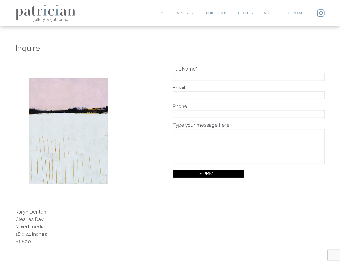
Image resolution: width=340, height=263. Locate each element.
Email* (180, 88)
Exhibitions (215, 13)
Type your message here (201, 125)
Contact (297, 13)
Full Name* (185, 69)
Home (160, 13)
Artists (185, 13)
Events (245, 13)
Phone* (181, 106)
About (270, 13)
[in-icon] (321, 13)
